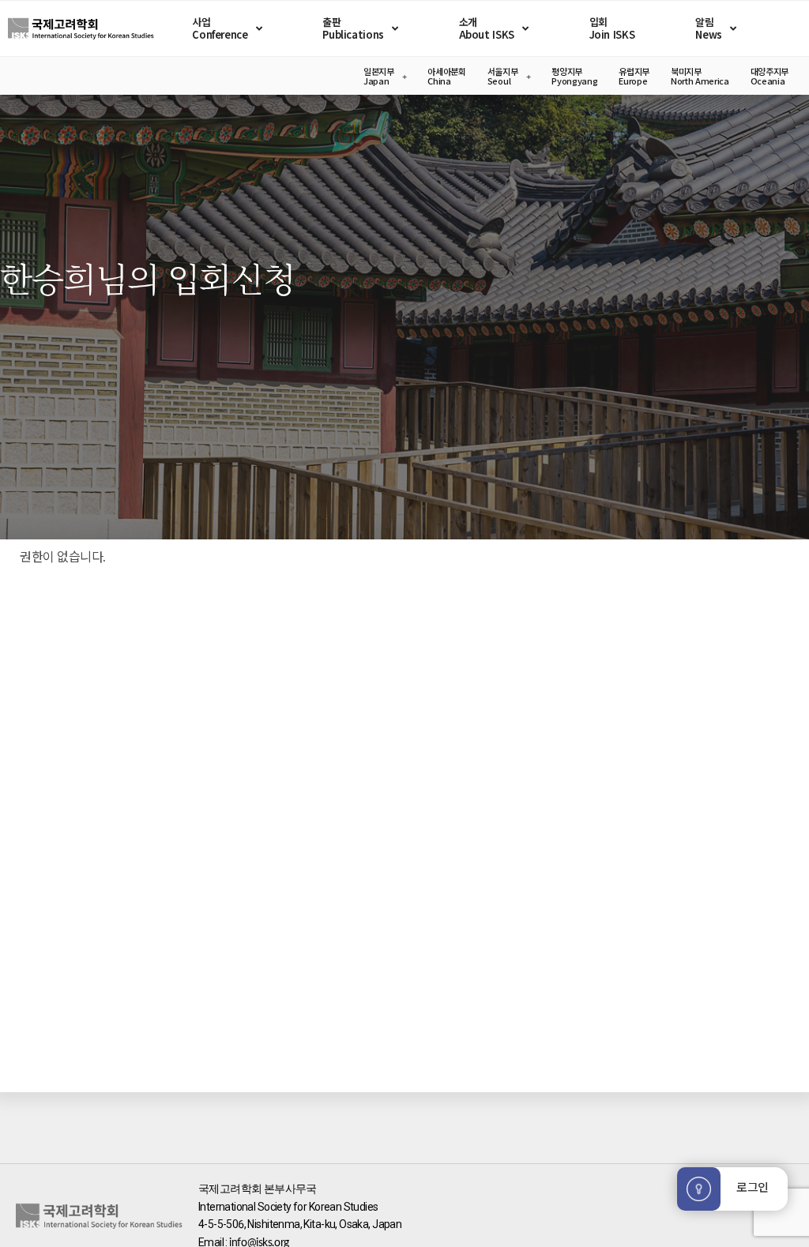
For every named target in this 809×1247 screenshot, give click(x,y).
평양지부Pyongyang (574, 76)
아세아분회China (446, 76)
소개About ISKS (486, 28)
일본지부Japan (378, 76)
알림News (708, 28)
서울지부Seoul (502, 76)
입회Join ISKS (612, 28)
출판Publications (352, 28)
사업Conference (219, 28)
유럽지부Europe (634, 76)
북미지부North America (700, 76)
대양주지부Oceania (769, 76)
